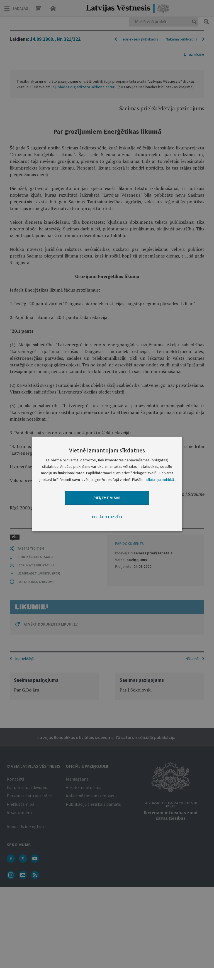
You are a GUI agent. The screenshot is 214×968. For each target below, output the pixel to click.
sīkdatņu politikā (160, 479)
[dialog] (107, 484)
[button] (107, 517)
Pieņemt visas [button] (107, 497)
